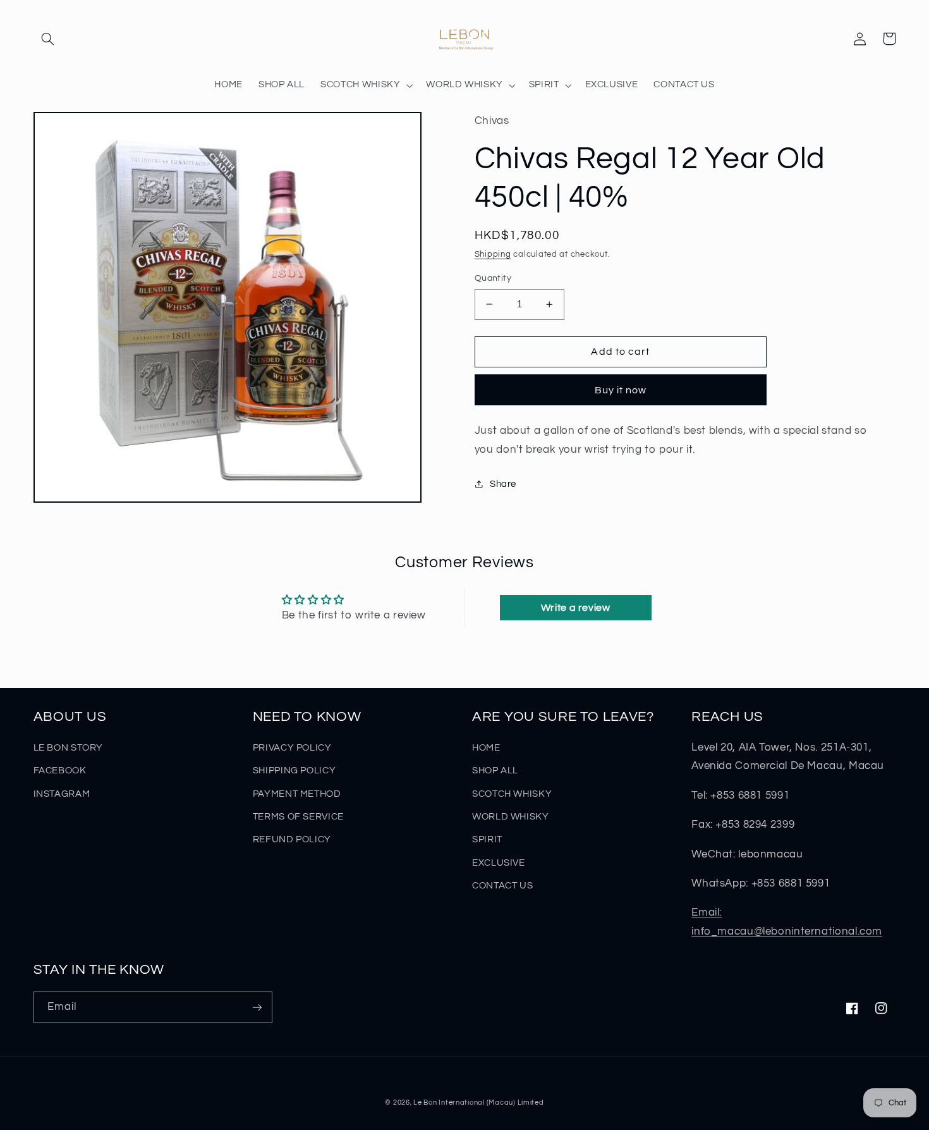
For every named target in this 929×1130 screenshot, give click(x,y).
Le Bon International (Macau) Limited (478, 1102)
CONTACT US (502, 885)
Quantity (493, 278)
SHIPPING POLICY (294, 770)
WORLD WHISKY (510, 816)
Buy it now (621, 390)
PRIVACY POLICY (292, 747)
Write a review (575, 608)
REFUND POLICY (292, 839)
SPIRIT (487, 839)
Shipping (493, 254)
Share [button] (503, 484)
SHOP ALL (495, 770)
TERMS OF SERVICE (298, 816)
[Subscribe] (256, 1007)
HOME (486, 747)
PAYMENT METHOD (297, 794)
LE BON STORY (68, 747)
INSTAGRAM (61, 794)
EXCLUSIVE (498, 863)
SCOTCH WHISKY (512, 794)
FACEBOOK (60, 770)
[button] (48, 38)
